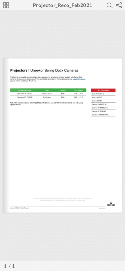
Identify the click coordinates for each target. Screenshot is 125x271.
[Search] (110, 5)
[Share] (119, 5)
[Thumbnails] (6, 5)
